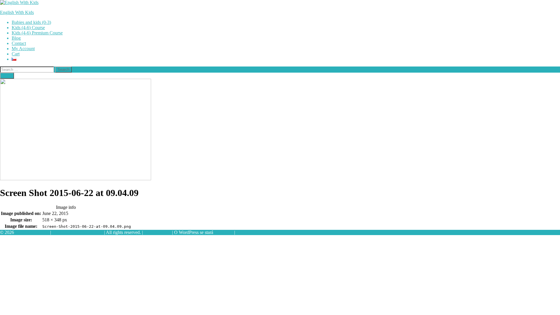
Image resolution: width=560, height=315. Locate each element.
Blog (16, 38)
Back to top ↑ (248, 232)
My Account (23, 48)
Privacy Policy (157, 232)
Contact (19, 43)
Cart (16, 53)
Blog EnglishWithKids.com (77, 232)
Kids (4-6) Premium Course (37, 32)
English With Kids (17, 12)
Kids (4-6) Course (28, 27)
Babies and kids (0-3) (31, 22)
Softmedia (223, 232)
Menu (7, 76)
